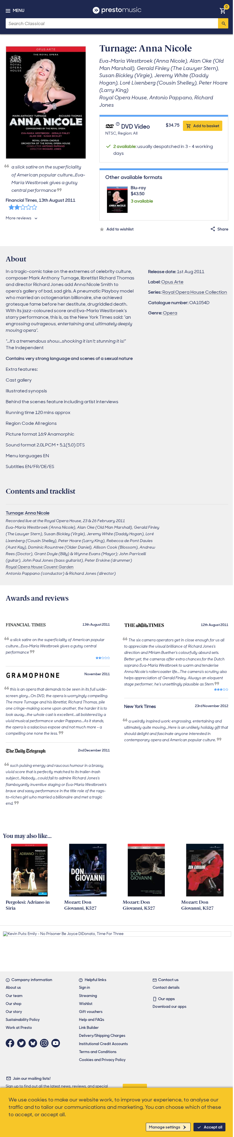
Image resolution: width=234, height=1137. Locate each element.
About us (13, 987)
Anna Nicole (37, 513)
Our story (14, 1011)
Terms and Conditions (97, 1051)
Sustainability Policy (23, 1019)
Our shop (13, 1003)
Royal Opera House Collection (194, 292)
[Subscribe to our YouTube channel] (57, 1043)
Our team (14, 995)
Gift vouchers (90, 1011)
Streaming (88, 995)
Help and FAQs (91, 1019)
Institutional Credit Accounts (103, 1043)
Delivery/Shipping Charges (102, 1035)
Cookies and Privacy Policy (102, 1059)
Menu (18, 10)
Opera (170, 313)
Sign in (84, 987)
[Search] (223, 23)
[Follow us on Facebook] (11, 1043)
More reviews (18, 218)
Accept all (213, 1127)
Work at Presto (19, 1027)
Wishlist (85, 1003)
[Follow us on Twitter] (23, 1043)
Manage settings (164, 1127)
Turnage (14, 513)
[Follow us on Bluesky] (34, 1043)
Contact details (166, 987)
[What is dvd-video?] (118, 127)
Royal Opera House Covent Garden (40, 566)
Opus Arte (172, 282)
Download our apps (169, 1006)
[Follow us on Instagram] (45, 1043)
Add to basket (206, 125)
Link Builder (89, 1027)
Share (222, 229)
